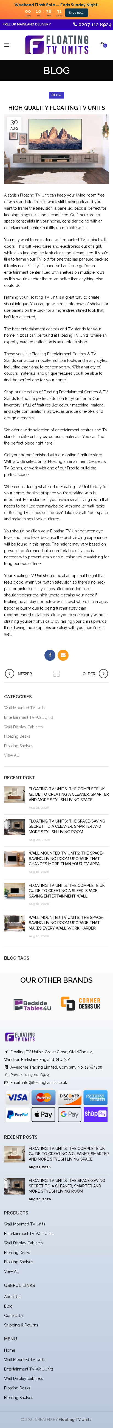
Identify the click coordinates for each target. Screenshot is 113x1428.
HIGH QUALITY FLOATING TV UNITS (56, 108)
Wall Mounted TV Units (24, 708)
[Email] (63, 655)
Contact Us (14, 1315)
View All (11, 755)
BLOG (56, 95)
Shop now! (76, 13)
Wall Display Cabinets (23, 727)
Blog (8, 1306)
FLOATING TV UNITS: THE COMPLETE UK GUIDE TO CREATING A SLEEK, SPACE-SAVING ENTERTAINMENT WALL (67, 890)
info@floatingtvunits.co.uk (44, 1082)
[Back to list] (56, 674)
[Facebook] (49, 655)
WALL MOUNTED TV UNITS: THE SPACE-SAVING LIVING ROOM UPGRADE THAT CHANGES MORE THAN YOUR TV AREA (66, 858)
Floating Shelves (18, 746)
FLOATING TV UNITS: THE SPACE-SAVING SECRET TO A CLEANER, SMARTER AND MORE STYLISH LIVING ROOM (67, 826)
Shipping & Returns (21, 1325)
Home (9, 1350)
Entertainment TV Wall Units (28, 717)
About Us (12, 1296)
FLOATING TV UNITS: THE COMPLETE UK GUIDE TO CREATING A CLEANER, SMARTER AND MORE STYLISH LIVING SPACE (69, 794)
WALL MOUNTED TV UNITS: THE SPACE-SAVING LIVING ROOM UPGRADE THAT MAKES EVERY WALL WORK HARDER (66, 922)
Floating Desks (17, 736)
